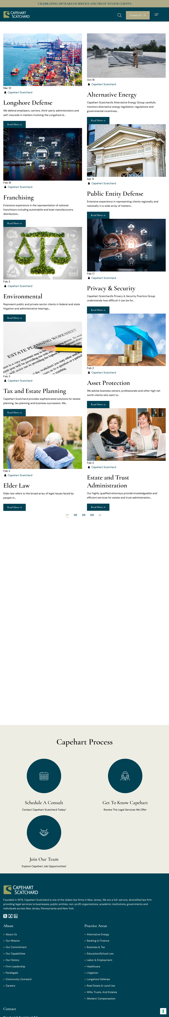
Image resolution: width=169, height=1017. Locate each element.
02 (75, 515)
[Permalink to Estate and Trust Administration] (126, 434)
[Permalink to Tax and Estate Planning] (42, 347)
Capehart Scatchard (20, 92)
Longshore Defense (27, 103)
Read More (13, 124)
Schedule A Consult (44, 803)
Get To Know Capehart (125, 803)
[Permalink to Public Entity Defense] (126, 150)
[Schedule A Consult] (44, 776)
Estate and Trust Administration (108, 481)
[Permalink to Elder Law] (42, 442)
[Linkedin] (16, 916)
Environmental (22, 296)
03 (83, 515)
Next (99, 515)
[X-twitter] (5, 916)
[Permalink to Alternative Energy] (126, 55)
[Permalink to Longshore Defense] (42, 59)
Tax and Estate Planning (34, 391)
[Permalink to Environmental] (42, 253)
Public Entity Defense (115, 193)
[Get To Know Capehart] (125, 776)
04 (92, 515)
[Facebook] (10, 916)
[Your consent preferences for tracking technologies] (163, 1011)
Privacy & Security (111, 288)
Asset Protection (108, 383)
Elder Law (16, 485)
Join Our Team (44, 859)
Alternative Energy (112, 94)
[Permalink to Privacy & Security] (126, 245)
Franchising (18, 197)
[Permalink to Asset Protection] (126, 339)
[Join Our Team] (44, 832)
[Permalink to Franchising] (42, 154)
